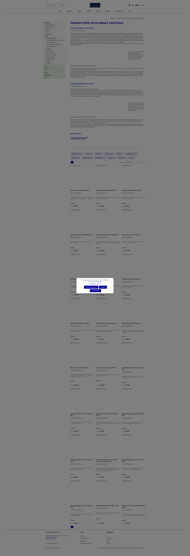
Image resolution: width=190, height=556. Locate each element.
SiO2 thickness (99, 157)
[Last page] (90, 162)
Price (130, 157)
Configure (103, 287)
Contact (82, 536)
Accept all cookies (95, 290)
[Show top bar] (142, 5)
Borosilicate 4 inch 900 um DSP (131, 279)
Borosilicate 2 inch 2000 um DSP (105, 190)
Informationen (109, 532)
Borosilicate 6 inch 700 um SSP (80, 367)
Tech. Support (83, 538)
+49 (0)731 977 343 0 (51, 537)
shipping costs (113, 547)
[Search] (62, 5)
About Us (108, 543)
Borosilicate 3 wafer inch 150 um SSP (107, 235)
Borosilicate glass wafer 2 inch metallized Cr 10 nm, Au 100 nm (107, 460)
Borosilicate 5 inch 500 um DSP (80, 323)
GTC (107, 536)
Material (97, 153)
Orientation (108, 153)
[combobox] (54, 5)
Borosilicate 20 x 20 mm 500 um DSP (81, 235)
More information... (97, 281)
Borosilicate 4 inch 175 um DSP (131, 235)
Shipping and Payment (86, 543)
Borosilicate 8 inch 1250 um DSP (105, 367)
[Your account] (132, 5)
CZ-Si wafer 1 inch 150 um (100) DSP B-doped (133, 506)
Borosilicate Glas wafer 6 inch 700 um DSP (107, 414)
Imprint (108, 540)
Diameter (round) (75, 153)
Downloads (83, 540)
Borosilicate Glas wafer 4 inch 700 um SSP (81, 414)
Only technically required (91, 287)
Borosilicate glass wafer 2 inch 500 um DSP (133, 414)
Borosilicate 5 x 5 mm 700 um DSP (106, 323)
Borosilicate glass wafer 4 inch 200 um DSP (82, 506)
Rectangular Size (130, 153)
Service (82, 532)
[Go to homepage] (95, 5)
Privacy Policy (109, 538)
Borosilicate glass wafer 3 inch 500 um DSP (133, 460)
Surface (110, 157)
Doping (87, 153)
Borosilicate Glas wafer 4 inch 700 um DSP (133, 368)
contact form (54, 543)
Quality (118, 153)
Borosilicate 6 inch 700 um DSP (131, 323)
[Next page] (87, 162)
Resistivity (74, 157)
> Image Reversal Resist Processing (78, 138)
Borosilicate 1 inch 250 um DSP (80, 190)
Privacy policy (92, 283)
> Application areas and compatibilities (79, 137)
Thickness (121, 157)
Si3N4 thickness (86, 157)
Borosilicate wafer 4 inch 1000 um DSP (107, 505)
